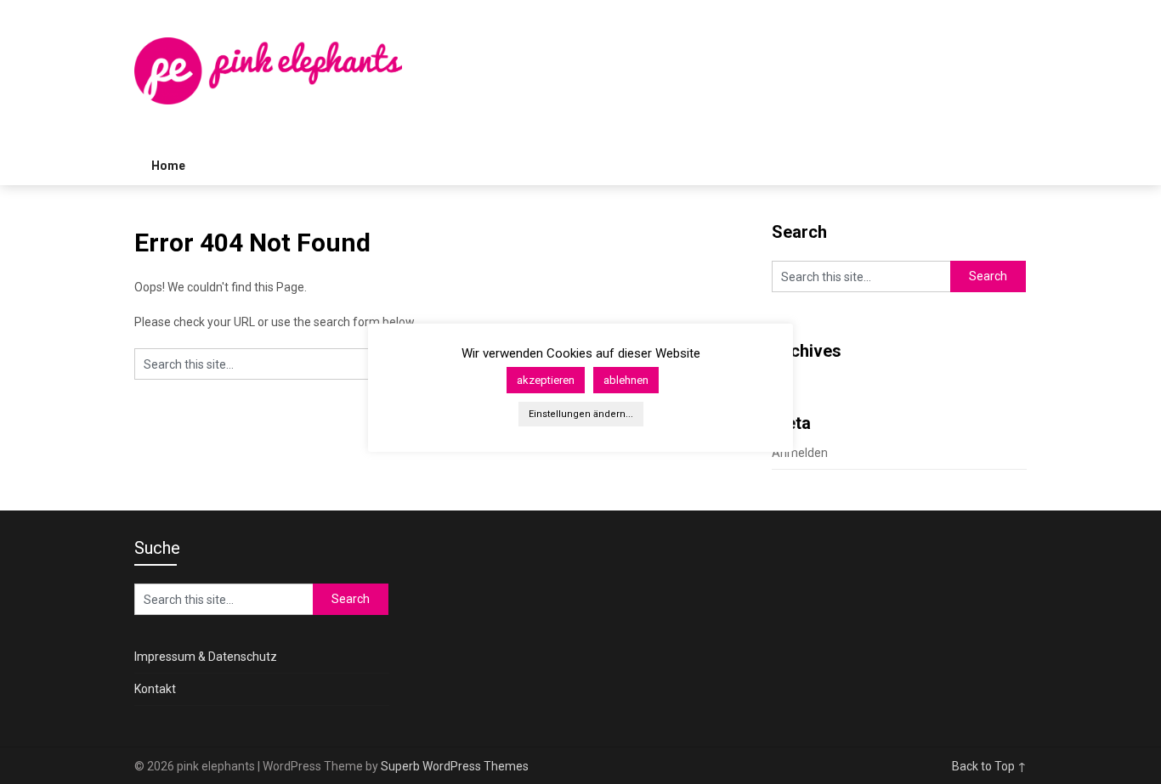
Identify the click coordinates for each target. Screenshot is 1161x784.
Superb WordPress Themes (455, 766)
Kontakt (155, 689)
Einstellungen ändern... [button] (581, 414)
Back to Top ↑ (989, 766)
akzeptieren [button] (546, 380)
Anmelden (800, 453)
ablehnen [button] (625, 380)
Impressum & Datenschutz (205, 656)
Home (168, 165)
